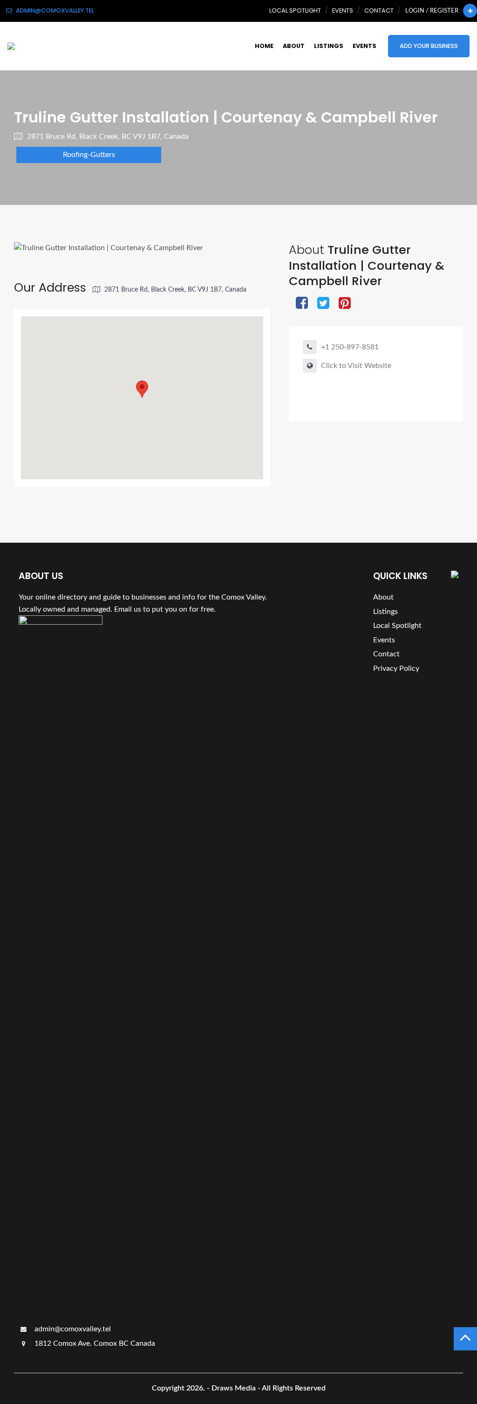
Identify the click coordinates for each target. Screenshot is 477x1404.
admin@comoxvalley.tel (72, 1329)
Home (264, 46)
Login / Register (431, 11)
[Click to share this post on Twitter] (323, 304)
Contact (379, 10)
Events (342, 10)
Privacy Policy (396, 668)
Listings (328, 46)
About (294, 46)
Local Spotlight (295, 10)
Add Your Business (429, 46)
